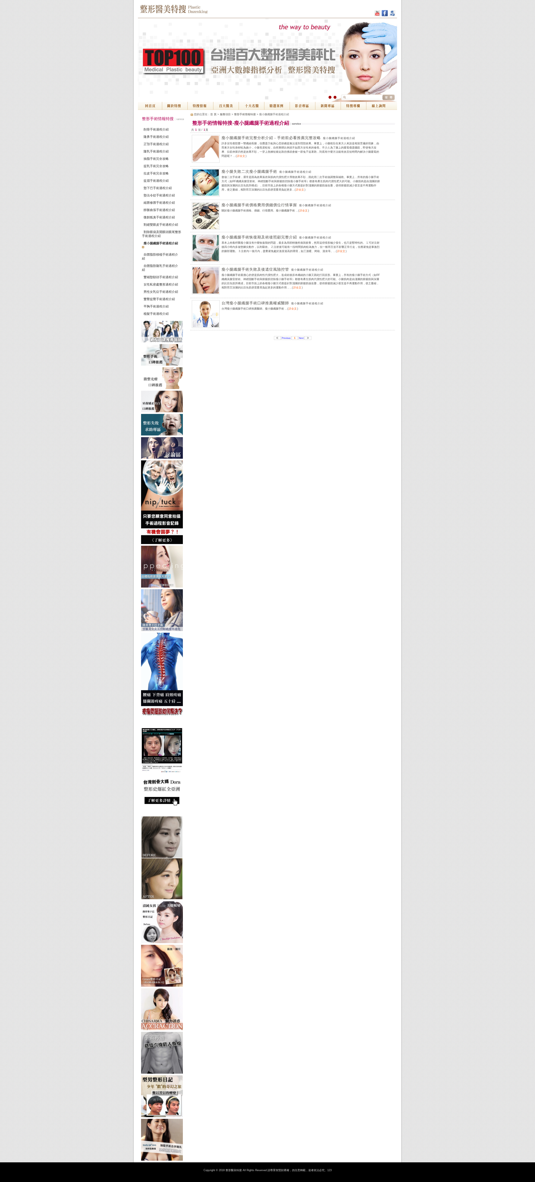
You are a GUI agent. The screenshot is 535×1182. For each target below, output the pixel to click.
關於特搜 (175, 106)
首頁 (150, 106)
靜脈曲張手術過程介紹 (159, 210)
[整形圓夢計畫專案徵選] (163, 503)
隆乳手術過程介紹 (156, 151)
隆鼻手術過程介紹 (156, 136)
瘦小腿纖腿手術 (285, 210)
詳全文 (241, 156)
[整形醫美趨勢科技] (163, 332)
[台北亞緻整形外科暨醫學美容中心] (163, 1140)
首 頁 (213, 114)
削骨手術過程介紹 (156, 129)
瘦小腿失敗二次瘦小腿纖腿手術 (249, 171)
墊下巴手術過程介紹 (158, 188)
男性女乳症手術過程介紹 (161, 291)
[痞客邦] (392, 14)
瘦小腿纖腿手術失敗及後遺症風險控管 (255, 269)
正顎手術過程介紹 (156, 144)
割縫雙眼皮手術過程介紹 (161, 224)
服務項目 (225, 114)
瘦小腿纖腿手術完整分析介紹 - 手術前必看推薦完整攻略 (271, 138)
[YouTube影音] (377, 14)
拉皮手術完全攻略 (156, 173)
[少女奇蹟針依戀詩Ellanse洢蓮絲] (163, 858)
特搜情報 (200, 106)
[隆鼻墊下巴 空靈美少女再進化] (163, 611)
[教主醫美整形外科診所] (163, 923)
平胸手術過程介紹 (156, 306)
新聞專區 (328, 106)
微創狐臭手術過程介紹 (159, 217)
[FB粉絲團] (385, 14)
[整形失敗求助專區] (163, 425)
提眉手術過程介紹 (156, 180)
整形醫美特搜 (192, 10)
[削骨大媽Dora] (163, 767)
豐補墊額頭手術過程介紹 (161, 277)
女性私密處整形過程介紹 (161, 284)
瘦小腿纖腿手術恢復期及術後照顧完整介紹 (259, 237)
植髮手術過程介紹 (156, 313)
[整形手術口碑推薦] (163, 355)
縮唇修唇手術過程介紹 (159, 202)
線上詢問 (381, 106)
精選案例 (277, 106)
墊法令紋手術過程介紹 (159, 195)
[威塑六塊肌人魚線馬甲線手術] (163, 1053)
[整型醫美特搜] (163, 1010)
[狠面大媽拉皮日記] (163, 1097)
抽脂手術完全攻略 (156, 158)
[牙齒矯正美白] (163, 402)
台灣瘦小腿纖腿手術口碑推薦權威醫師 (255, 303)
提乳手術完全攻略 (156, 166)
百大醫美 (226, 106)
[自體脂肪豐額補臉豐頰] (163, 567)
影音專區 (302, 106)
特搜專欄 (353, 106)
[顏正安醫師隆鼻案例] (163, 966)
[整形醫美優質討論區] (163, 448)
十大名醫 (251, 106)
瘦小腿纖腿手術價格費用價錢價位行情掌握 (259, 205)
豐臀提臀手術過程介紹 (159, 299)
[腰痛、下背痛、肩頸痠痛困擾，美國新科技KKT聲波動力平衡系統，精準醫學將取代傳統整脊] (163, 675)
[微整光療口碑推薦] (163, 379)
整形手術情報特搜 (245, 114)
